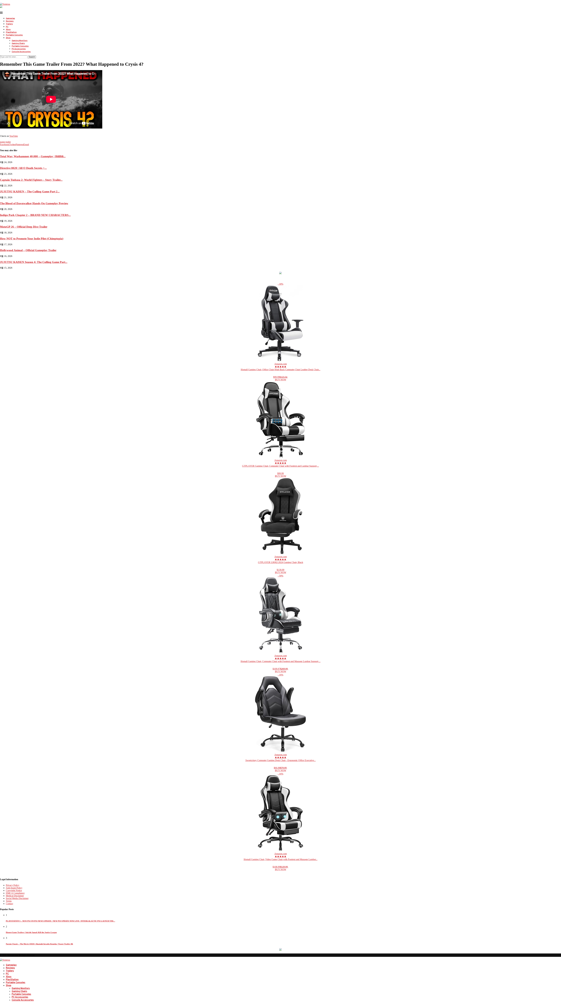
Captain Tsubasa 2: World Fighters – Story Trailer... (31, 179)
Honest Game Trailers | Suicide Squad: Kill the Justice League (31, 932)
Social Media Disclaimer (17, 898)
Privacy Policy (12, 885)
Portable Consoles (14, 35)
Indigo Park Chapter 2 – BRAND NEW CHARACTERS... (35, 215)
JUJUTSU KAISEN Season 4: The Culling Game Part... (33, 262)
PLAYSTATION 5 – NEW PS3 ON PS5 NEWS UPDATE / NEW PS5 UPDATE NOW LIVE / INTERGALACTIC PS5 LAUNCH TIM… (60, 921)
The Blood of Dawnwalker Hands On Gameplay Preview (34, 203)
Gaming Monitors (19, 41)
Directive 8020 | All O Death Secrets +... (23, 168)
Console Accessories (21, 52)
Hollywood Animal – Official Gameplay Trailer (28, 250)
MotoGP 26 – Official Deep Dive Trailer (23, 226)
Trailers (9, 24)
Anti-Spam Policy (14, 888)
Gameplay (10, 18)
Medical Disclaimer (15, 895)
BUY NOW (280, 379)
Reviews (10, 21)
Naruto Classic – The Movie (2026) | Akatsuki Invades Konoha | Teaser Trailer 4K (39, 944)
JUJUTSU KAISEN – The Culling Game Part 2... (30, 191)
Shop (8, 38)
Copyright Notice (14, 890)
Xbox (8, 29)
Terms (9, 901)
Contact (9, 903)
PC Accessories (19, 49)
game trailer (5, 142)
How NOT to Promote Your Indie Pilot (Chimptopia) (31, 238)
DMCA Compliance (15, 893)
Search (32, 57)
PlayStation (11, 32)
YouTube (13, 136)
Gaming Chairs (18, 43)
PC (7, 27)
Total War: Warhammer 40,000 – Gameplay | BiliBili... (33, 156)
